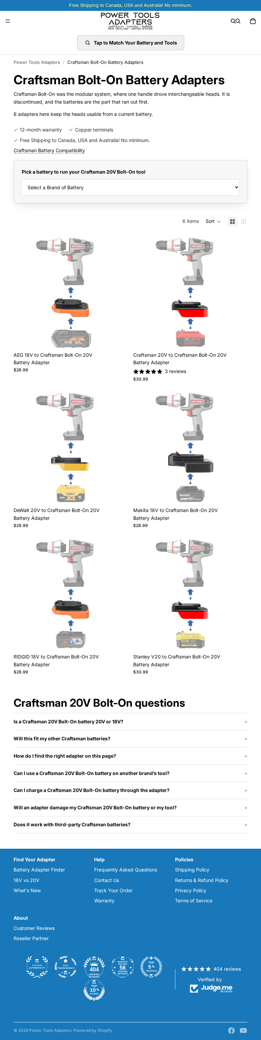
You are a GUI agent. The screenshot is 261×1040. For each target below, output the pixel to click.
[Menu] (8, 21)
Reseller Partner (31, 938)
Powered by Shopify (92, 1030)
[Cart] (252, 21)
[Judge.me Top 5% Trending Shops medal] (151, 967)
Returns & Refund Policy (201, 880)
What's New (27, 890)
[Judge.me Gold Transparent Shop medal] (65, 967)
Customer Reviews (34, 928)
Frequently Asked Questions (125, 869)
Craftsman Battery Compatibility (49, 150)
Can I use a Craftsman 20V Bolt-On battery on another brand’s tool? (92, 773)
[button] (213, 221)
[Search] (233, 21)
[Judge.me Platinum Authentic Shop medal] (37, 967)
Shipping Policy (192, 869)
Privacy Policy (190, 890)
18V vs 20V (26, 880)
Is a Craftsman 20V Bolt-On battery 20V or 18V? (68, 721)
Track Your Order (113, 890)
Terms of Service (193, 900)
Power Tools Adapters (37, 62)
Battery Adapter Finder (39, 869)
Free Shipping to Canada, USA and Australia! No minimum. (85, 140)
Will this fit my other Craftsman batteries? (62, 738)
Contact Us (106, 880)
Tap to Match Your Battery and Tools (135, 43)
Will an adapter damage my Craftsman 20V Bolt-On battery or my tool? (95, 807)
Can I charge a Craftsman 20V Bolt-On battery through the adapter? (92, 790)
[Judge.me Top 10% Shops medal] (94, 990)
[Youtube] (243, 1030)
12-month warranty (41, 130)
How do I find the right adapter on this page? (65, 756)
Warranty (104, 900)
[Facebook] (231, 1030)
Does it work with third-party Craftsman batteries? (72, 824)
